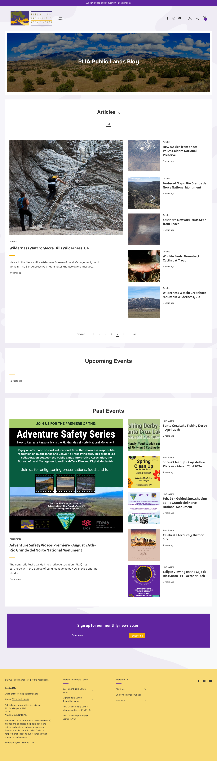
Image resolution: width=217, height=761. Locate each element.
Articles (13, 241)
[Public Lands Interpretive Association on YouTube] (179, 18)
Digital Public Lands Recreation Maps (72, 699)
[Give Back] (145, 700)
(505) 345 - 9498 (20, 699)
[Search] (197, 18)
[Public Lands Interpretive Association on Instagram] (173, 18)
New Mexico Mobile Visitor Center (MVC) (75, 717)
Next (135, 334)
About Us (120, 689)
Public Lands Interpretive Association (31, 679)
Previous (81, 334)
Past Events (15, 538)
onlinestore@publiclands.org (24, 693)
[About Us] (145, 689)
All (108, 124)
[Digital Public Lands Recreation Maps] (92, 699)
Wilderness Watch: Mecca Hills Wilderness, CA (49, 248)
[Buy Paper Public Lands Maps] (92, 690)
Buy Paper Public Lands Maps (74, 690)
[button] (204, 18)
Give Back (120, 700)
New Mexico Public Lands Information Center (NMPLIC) (77, 708)
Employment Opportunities (128, 694)
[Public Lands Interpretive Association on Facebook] (167, 18)
